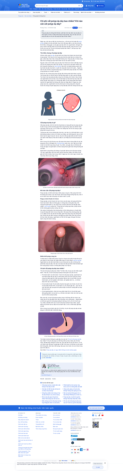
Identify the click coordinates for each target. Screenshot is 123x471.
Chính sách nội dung (23, 426)
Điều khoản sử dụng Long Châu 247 (24, 455)
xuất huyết (47, 206)
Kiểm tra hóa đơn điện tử (24, 437)
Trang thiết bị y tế (40, 424)
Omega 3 (35, 8)
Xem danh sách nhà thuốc (96, 408)
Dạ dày (53, 378)
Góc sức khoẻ (56, 415)
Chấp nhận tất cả (98, 463)
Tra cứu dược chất (57, 419)
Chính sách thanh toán (23, 435)
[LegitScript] (78, 442)
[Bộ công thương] (74, 436)
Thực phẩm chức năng (41, 415)
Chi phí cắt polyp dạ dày (74, 339)
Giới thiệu (20, 415)
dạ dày (53, 55)
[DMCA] (78, 439)
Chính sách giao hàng (23, 431)
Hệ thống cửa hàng (22, 417)
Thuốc (37, 419)
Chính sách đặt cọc (22, 424)
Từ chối (98, 467)
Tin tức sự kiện (56, 433)
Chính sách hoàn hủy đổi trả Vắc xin (24, 444)
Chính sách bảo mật (23, 433)
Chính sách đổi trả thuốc (24, 428)
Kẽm (40, 8)
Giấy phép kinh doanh (23, 419)
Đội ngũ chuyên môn (58, 428)
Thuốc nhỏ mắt (56, 8)
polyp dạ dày (48, 378)
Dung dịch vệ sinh (79, 8)
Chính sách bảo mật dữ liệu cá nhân (25, 441)
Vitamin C (86, 8)
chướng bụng (60, 143)
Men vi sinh (71, 8)
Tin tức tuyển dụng (57, 431)
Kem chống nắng (48, 8)
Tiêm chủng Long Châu (41, 428)
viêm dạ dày (58, 66)
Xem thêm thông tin (45, 375)
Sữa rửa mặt (64, 8)
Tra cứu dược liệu (57, 422)
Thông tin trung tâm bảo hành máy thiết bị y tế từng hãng (25, 448)
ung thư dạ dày (77, 260)
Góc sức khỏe (28, 16)
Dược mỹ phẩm (39, 417)
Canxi (31, 8)
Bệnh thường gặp (57, 424)
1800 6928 (102, 1)
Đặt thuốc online (39, 426)
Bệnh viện (55, 426)
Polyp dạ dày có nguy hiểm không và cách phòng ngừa (61, 350)
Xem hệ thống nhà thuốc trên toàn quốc (37, 408)
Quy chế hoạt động (22, 422)
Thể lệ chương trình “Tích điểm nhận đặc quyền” (24, 452)
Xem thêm (48, 357)
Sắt (42, 8)
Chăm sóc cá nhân (40, 422)
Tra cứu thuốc (56, 417)
